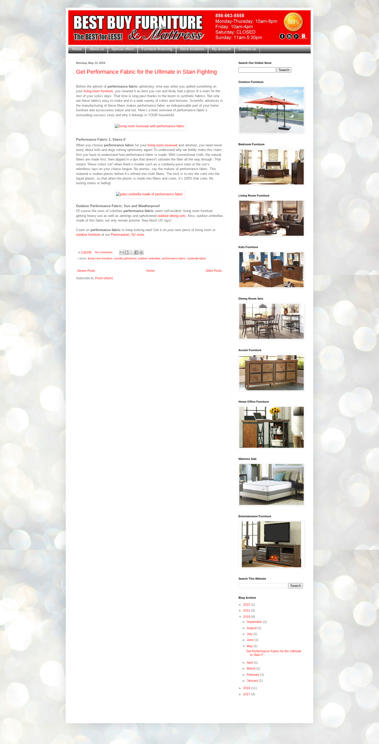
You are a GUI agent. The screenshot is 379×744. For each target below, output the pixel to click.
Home (77, 49)
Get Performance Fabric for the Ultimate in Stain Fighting (146, 72)
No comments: (104, 252)
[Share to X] (131, 252)
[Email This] (121, 252)
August (252, 628)
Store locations (192, 49)
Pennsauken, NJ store (127, 234)
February (253, 675)
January (253, 680)
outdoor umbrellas (149, 258)
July (250, 634)
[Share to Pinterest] (141, 252)
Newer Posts (86, 271)
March (251, 668)
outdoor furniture (88, 234)
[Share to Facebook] (136, 252)
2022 (247, 604)
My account (221, 49)
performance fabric (174, 258)
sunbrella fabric (196, 258)
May (250, 646)
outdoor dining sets (172, 216)
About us (96, 49)
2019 (247, 617)
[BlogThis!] (126, 252)
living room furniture (98, 91)
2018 (247, 688)
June (250, 640)
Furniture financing (157, 49)
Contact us (247, 49)
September (255, 622)
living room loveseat (162, 145)
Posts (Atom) (104, 278)
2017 (247, 694)
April (250, 662)
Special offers (123, 49)
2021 (247, 610)
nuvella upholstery (125, 258)
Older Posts (213, 271)
